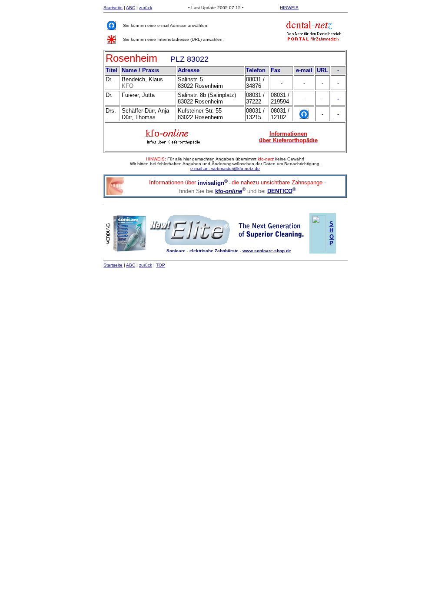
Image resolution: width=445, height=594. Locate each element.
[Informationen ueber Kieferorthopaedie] (173, 135)
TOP (160, 265)
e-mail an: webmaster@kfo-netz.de (225, 168)
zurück (145, 7)
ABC (130, 7)
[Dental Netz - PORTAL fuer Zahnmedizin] (313, 30)
